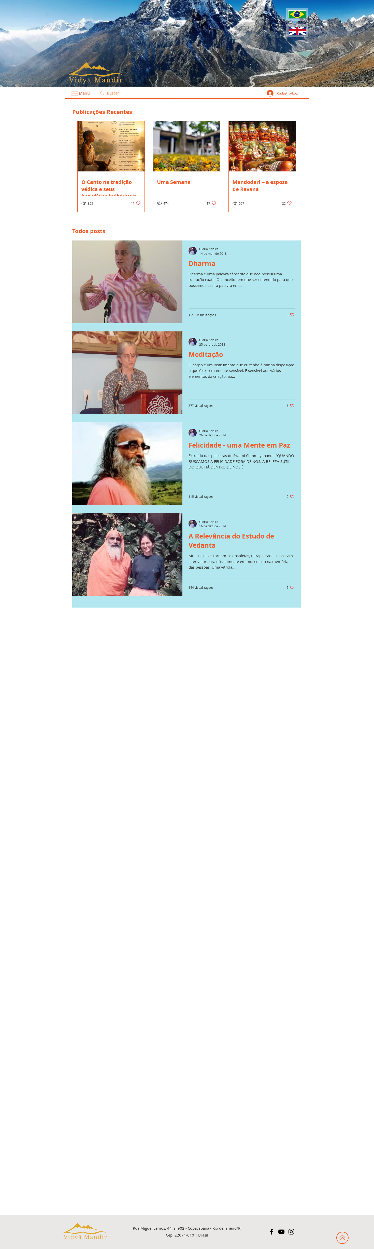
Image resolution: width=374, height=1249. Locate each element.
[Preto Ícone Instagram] (291, 1231)
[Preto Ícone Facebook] (271, 1231)
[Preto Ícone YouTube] (281, 1231)
